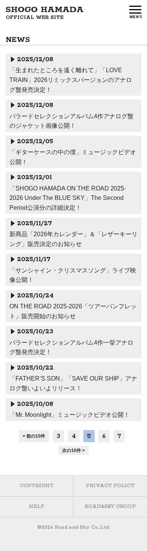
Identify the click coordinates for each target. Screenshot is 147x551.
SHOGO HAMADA (45, 12)
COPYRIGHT (37, 486)
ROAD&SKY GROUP (110, 506)
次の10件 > (73, 450)
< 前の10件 (34, 436)
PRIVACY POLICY (110, 486)
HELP (36, 506)
